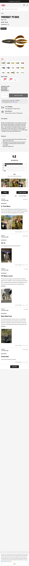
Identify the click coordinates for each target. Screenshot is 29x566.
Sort (16, 195)
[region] (14, 183)
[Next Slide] (27, 183)
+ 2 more (19, 227)
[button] (5, 24)
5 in (15, 80)
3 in (4, 80)
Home (2, 13)
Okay (14, 563)
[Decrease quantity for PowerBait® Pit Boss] (2, 95)
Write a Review (23, 193)
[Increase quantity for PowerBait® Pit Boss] (7, 95)
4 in (10, 80)
